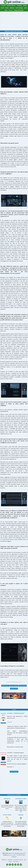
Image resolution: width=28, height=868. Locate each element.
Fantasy (25, 5)
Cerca (11, 10)
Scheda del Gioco (5, 685)
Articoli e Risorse (11, 5)
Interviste (13, 794)
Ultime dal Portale (18, 10)
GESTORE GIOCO (3, 764)
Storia (6, 7)
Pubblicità (4, 859)
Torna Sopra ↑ (16, 861)
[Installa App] (15, 865)
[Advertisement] (14, 21)
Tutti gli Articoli (14, 688)
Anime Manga (19, 7)
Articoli (8, 794)
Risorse (19, 794)
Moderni (12, 7)
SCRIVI (3, 762)
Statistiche (10, 859)
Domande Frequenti (18, 859)
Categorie (19, 5)
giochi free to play (11, 855)
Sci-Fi (2, 7)
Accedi (3, 5)
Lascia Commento (14, 685)
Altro (6, 10)
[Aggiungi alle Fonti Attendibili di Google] (18, 865)
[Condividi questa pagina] (21, 865)
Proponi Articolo (22, 685)
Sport (25, 7)
